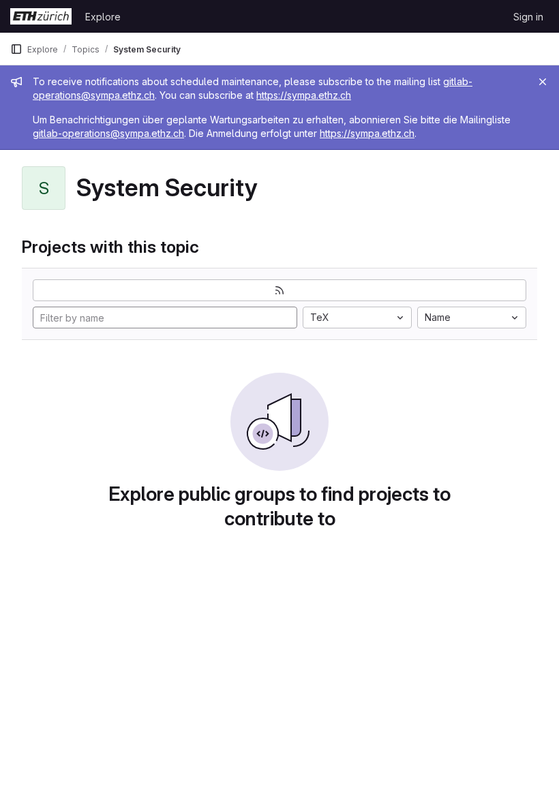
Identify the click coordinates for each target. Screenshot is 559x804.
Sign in (528, 16)
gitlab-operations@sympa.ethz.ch (108, 133)
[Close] (542, 82)
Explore (103, 16)
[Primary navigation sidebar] (16, 49)
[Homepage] (40, 16)
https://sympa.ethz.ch (303, 95)
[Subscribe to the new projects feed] (279, 290)
